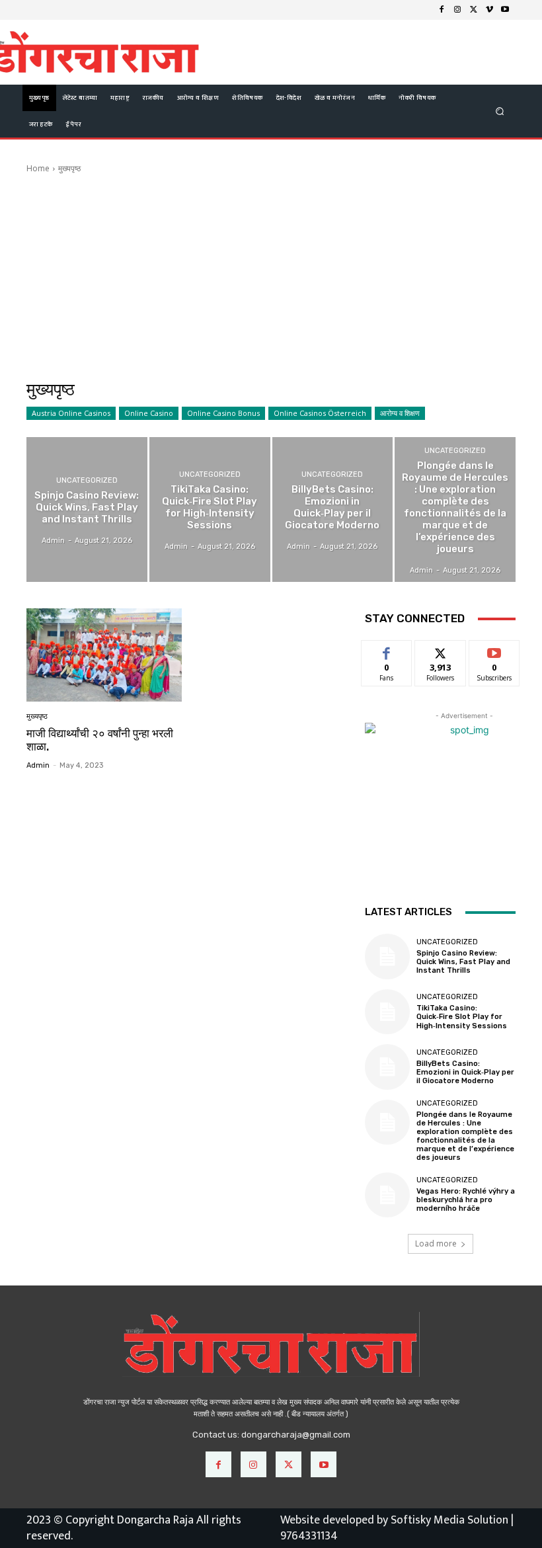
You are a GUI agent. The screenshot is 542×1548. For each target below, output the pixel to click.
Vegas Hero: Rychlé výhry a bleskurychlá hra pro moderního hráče (465, 1200)
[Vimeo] (489, 10)
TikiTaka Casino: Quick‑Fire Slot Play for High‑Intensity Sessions (461, 1017)
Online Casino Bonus (223, 413)
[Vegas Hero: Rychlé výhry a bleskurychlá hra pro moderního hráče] (387, 1194)
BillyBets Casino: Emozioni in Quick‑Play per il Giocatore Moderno (465, 1072)
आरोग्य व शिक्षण (400, 413)
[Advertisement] (271, 277)
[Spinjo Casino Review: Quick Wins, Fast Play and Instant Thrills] (86, 509)
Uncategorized (87, 480)
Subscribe (494, 650)
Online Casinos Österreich (320, 413)
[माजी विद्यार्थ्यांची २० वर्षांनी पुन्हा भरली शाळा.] (104, 655)
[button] (500, 111)
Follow (440, 650)
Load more (436, 1243)
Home (38, 168)
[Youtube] (505, 10)
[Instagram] (457, 10)
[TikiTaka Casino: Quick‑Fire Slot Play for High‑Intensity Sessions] (209, 509)
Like (387, 650)
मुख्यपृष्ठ (37, 716)
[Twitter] (473, 10)
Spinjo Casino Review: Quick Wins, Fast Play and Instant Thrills (463, 962)
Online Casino (148, 413)
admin (38, 765)
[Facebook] (441, 10)
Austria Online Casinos (71, 413)
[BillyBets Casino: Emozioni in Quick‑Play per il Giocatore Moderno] (332, 509)
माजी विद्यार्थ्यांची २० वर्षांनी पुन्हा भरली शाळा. (99, 740)
